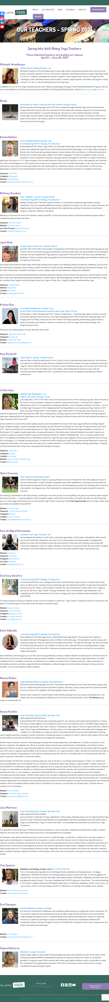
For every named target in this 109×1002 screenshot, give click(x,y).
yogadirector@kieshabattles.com (19, 182)
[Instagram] (2, 18)
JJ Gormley (13, 450)
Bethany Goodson (22, 228)
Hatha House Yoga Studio (17, 890)
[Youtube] (2, 27)
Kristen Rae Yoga (14, 340)
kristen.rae (13, 337)
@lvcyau (12, 514)
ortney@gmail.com (14, 619)
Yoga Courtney (13, 608)
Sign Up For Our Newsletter (95, 986)
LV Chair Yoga (12, 508)
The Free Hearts (14, 223)
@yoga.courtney (15, 613)
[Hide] (1, 31)
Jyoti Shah (12, 290)
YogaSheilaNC (14, 285)
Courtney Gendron (15, 616)
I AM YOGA (12, 173)
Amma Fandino (13, 790)
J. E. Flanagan (12, 934)
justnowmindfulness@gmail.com (20, 937)
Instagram (88, 89)
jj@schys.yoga (12, 462)
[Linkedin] (2, 22)
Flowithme (11, 553)
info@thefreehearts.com (16, 231)
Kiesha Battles (13, 179)
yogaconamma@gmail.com (17, 796)
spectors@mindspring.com (17, 893)
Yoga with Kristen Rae (17, 334)
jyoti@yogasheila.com (15, 293)
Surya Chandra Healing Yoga (18, 459)
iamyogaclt (13, 176)
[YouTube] (74, 985)
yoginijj (12, 453)
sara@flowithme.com (15, 564)
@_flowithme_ (14, 559)
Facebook (100, 89)
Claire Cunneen (14, 517)
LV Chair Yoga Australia (17, 511)
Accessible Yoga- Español (18, 793)
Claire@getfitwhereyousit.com (19, 519)
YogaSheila (11, 288)
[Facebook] (2, 14)
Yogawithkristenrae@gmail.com (19, 342)
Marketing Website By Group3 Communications (70, 998)
